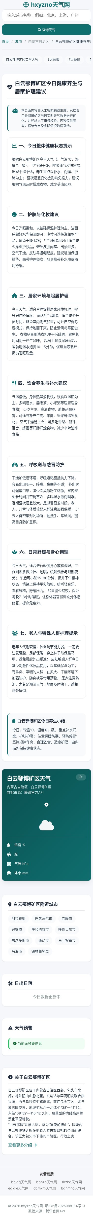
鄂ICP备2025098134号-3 (65, 1206)
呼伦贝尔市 (67, 929)
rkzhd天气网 (72, 1182)
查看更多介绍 (20, 1145)
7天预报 (74, 59)
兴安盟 (17, 929)
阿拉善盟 (19, 919)
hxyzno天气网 (50, 4)
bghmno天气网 (73, 1188)
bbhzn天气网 (46, 1182)
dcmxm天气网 (44, 1188)
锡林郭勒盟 (40, 951)
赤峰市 (67, 919)
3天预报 (53, 59)
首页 (5, 41)
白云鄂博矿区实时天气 (22, 59)
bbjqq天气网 (21, 1182)
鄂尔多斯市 (20, 940)
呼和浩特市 (40, 929)
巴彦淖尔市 (43, 919)
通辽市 (43, 940)
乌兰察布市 (67, 940)
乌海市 (17, 951)
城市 (18, 41)
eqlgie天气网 (18, 1188)
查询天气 (48, 30)
